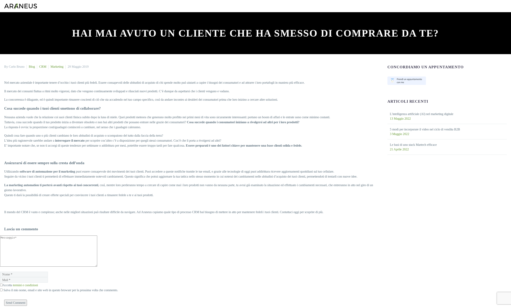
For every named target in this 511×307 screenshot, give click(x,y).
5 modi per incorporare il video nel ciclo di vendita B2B (433, 129)
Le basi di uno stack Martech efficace (419, 145)
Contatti (79, 29)
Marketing (64, 67)
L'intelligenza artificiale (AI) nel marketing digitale (429, 114)
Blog (99, 29)
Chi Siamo (56, 29)
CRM (48, 67)
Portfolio (32, 29)
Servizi (9, 29)
